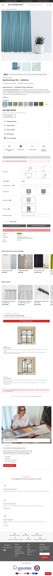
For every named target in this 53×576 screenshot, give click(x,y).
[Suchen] (29, 4)
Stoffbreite (5, 181)
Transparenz (6, 209)
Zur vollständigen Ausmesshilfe (26, 321)
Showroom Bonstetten (19, 551)
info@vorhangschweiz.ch (8, 547)
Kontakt (28, 549)
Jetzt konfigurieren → (9, 116)
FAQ (16, 556)
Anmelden (44, 557)
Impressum (29, 554)
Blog (28, 547)
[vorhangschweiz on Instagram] (4, 550)
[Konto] (47, 5)
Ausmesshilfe (17, 549)
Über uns (29, 546)
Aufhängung (5, 171)
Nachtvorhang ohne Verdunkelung (11, 89)
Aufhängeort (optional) (7, 215)
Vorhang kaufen (18, 546)
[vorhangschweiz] (7, 545)
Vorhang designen (18, 547)
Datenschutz (29, 551)
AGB (28, 553)
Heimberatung (18, 550)
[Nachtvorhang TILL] (26, 36)
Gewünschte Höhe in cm (8, 185)
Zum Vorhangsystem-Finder (35, 396)
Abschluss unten (7, 200)
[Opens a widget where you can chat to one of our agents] (48, 573)
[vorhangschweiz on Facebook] (3, 550)
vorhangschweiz (28, 563)
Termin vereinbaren (9, 465)
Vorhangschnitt (6, 191)
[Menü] (3, 4)
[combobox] (35, 4)
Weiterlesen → (6, 97)
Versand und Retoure (31, 550)
